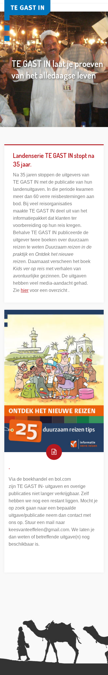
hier (25, 290)
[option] (54, 69)
